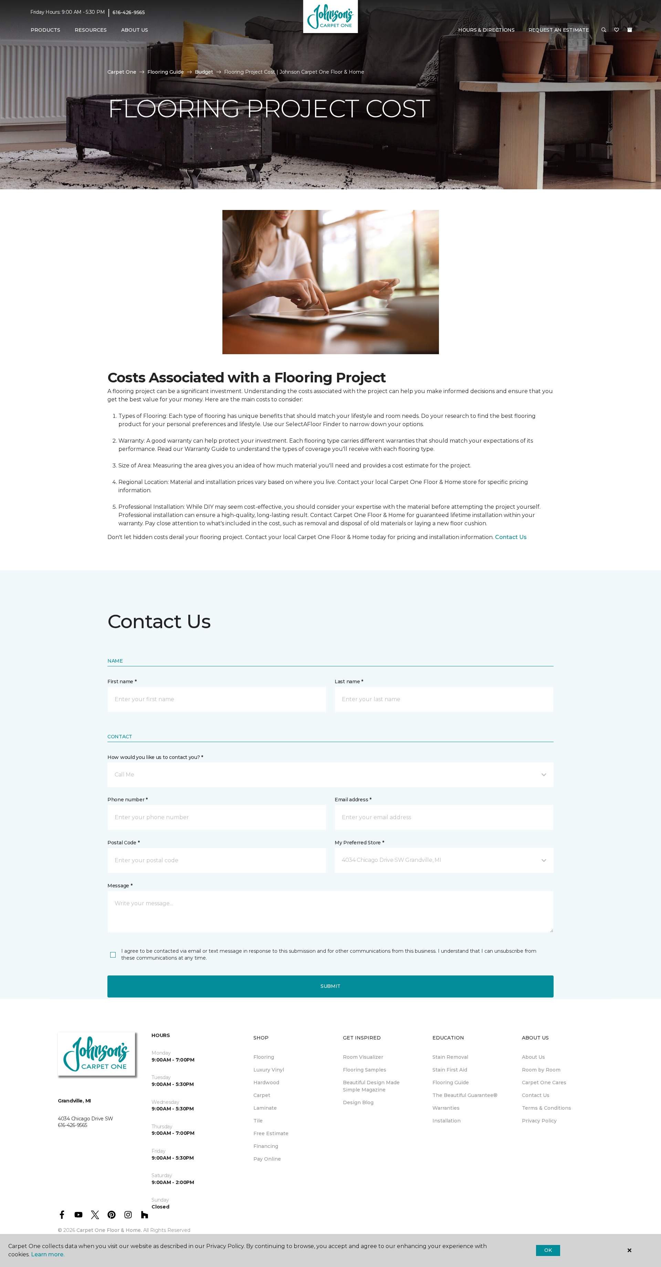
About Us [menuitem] (533, 1057)
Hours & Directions (486, 30)
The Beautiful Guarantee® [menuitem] (464, 1095)
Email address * (353, 799)
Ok (548, 1250)
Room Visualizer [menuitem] (363, 1057)
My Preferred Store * (359, 842)
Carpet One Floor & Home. (109, 1230)
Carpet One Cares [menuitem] (544, 1082)
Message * (119, 885)
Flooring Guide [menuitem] (450, 1082)
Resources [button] (91, 30)
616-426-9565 (129, 12)
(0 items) (629, 30)
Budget (204, 72)
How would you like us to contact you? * (155, 757)
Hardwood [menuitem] (266, 1082)
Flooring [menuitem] (263, 1057)
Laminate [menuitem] (265, 1108)
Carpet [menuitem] (261, 1095)
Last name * (349, 681)
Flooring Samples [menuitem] (364, 1070)
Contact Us (511, 537)
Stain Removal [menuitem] (450, 1057)
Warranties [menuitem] (446, 1108)
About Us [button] (134, 30)
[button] (603, 30)
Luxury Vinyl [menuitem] (268, 1070)
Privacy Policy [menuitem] (539, 1121)
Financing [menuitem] (265, 1146)
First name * (122, 681)
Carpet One (121, 72)
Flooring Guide (165, 72)
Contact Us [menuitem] (535, 1095)
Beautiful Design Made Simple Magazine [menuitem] (371, 1086)
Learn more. (47, 1254)
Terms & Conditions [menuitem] (546, 1108)
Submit (330, 986)
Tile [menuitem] (258, 1121)
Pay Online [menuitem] (267, 1159)
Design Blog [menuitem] (358, 1102)
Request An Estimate (558, 30)
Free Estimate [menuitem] (270, 1133)
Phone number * (127, 799)
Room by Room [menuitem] (541, 1070)
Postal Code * (123, 842)
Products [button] (45, 30)
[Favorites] (616, 30)
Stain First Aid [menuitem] (449, 1070)
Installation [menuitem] (446, 1121)
